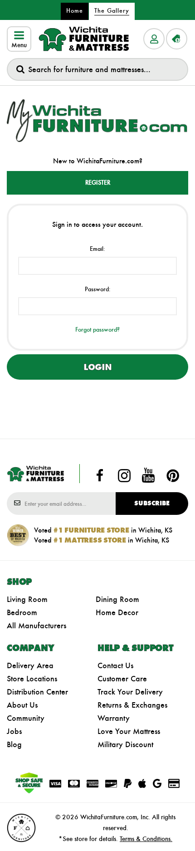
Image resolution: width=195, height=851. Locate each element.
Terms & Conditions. (146, 839)
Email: (97, 249)
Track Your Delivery (130, 692)
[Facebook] (100, 475)
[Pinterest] (173, 475)
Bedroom (22, 612)
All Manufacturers (36, 626)
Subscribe (152, 503)
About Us (22, 705)
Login (97, 367)
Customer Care (122, 679)
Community (25, 718)
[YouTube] (148, 475)
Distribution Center (37, 692)
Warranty (114, 718)
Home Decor (117, 612)
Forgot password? (97, 329)
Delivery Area (30, 665)
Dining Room (117, 599)
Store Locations (32, 679)
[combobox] (97, 69)
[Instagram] (124, 475)
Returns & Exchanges (132, 705)
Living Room (27, 599)
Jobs (14, 731)
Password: (98, 289)
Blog (14, 744)
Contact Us (115, 665)
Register (97, 182)
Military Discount (125, 744)
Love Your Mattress (129, 731)
